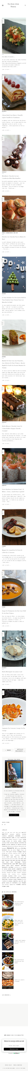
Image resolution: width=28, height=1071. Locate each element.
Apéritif (4, 485)
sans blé (21, 881)
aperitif (24, 832)
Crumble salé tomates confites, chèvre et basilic (19, 942)
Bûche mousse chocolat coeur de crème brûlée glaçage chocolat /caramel (12, 428)
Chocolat (4, 172)
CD (15, 837)
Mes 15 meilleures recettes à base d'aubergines (19, 903)
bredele (4, 837)
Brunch (9, 837)
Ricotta (24, 879)
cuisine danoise (14, 842)
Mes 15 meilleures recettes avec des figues (19, 961)
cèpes (18, 837)
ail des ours (8, 832)
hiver (19, 853)
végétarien (12, 884)
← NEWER (8, 750)
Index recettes (14, 855)
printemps (19, 870)
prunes (24, 870)
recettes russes (12, 879)
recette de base (11, 872)
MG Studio (23, 1068)
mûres (13, 858)
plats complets (17, 869)
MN (25, 856)
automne (17, 836)
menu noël (21, 856)
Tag (3, 884)
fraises (14, 851)
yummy (7, 886)
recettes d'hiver (22, 875)
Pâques (20, 863)
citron (10, 839)
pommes (14, 870)
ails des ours (17, 832)
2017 (3, 832)
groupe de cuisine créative (9, 853)
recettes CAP (6, 874)
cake (13, 837)
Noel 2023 (20, 860)
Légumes (23, 855)
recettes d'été (12, 876)
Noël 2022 (15, 860)
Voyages (4, 293)
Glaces (24, 851)
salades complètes (13, 881)
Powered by (11, 1053)
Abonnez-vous (14, 1049)
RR (7, 881)
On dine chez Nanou (10, 1068)
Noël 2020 (4, 860)
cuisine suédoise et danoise (13, 844)
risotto (4, 881)
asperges (12, 834)
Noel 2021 (9, 860)
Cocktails (15, 839)
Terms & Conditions (17, 1065)
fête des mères (12, 850)
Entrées (4, 356)
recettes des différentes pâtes (11, 877)
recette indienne (21, 872)
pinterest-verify (18, 867)
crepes (24, 841)
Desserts (4, 111)
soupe (19, 882)
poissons (9, 870)
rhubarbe (19, 879)
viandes (4, 546)
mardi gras (10, 856)
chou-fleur (4, 839)
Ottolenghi (17, 862)
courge (3, 607)
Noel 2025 (9, 862)
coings (20, 839)
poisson (4, 870)
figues (18, 850)
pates (7, 865)
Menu (15, 856)
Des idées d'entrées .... (8, 57)
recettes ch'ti (16, 874)
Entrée (19, 848)
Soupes (24, 882)
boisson (24, 835)
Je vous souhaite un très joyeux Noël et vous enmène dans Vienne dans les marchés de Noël (14, 300)
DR (16, 848)
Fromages (19, 851)
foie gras (9, 851)
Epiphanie (4, 850)
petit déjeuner (15, 865)
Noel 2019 (23, 858)
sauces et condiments (12, 882)
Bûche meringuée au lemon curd (12, 672)
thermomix (7, 884)
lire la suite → (6, 69)
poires (24, 869)
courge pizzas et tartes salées (11, 841)
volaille (24, 884)
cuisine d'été (5, 842)
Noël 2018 (17, 858)
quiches (4, 872)
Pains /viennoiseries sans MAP (10, 232)
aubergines (11, 835)
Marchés (3, 856)
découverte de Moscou (12, 846)
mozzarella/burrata (7, 858)
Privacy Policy (8, 1065)
